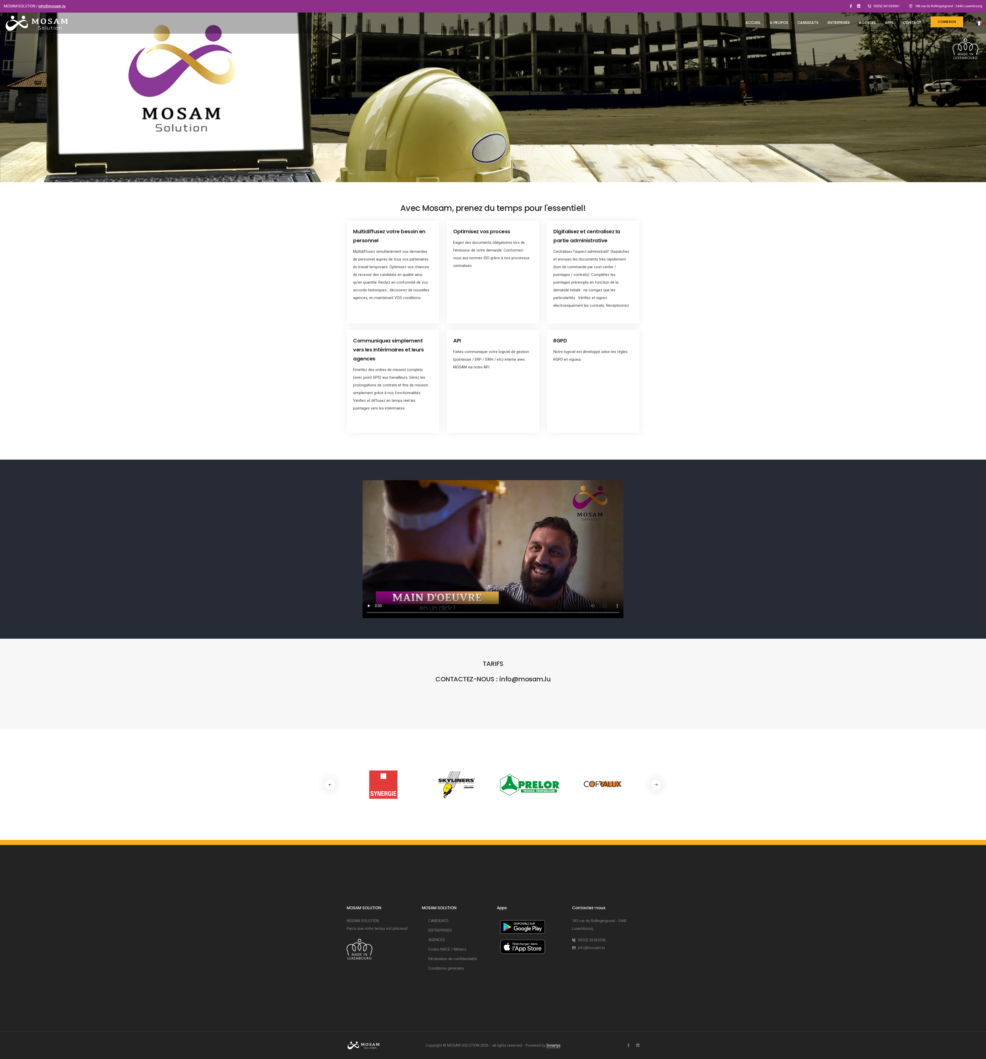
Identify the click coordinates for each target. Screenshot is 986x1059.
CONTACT (912, 22)
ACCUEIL (753, 22)
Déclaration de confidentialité (452, 958)
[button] (656, 784)
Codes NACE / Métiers (447, 949)
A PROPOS (779, 22)
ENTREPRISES (839, 22)
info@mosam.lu (51, 6)
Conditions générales (446, 968)
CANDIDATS (807, 22)
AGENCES (867, 22)
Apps (889, 22)
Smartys (553, 1045)
